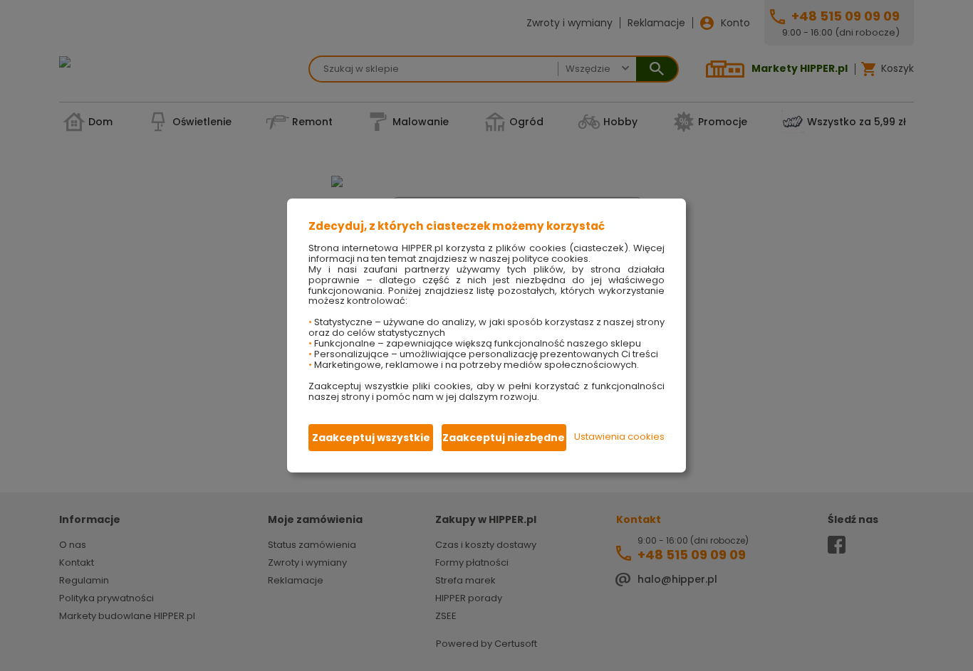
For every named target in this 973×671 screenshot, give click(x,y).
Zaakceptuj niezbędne (503, 437)
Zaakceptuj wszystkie (371, 437)
